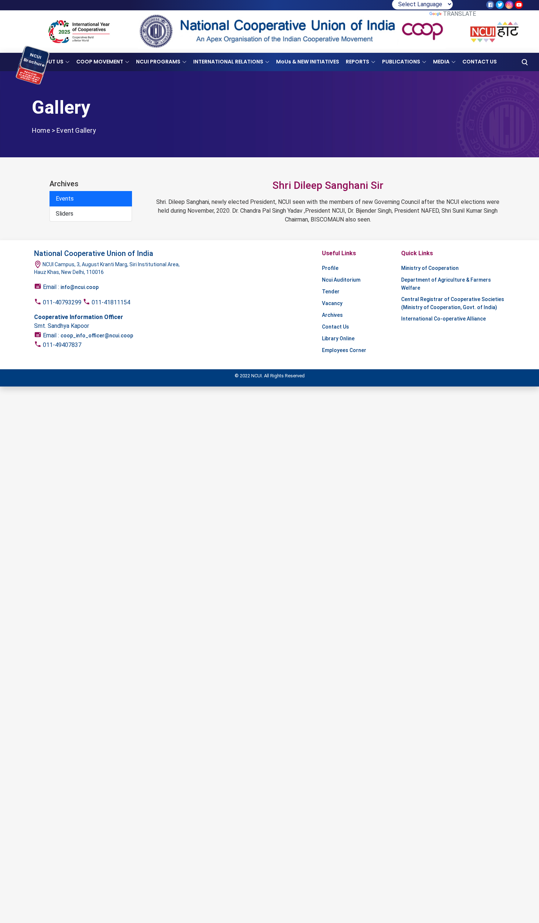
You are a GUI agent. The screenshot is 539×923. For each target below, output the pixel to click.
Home (41, 130)
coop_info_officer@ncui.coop (96, 335)
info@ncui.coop (79, 287)
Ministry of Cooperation (430, 268)
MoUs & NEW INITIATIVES (307, 61)
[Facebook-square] (490, 5)
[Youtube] (519, 5)
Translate (459, 13)
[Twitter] (500, 5)
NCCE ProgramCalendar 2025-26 (30, 83)
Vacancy (332, 303)
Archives (332, 315)
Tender (331, 291)
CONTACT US (479, 61)
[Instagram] (509, 5)
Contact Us (335, 327)
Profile (330, 268)
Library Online (338, 338)
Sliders (64, 213)
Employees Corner (344, 350)
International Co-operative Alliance (443, 319)
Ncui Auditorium (341, 280)
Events (65, 198)
